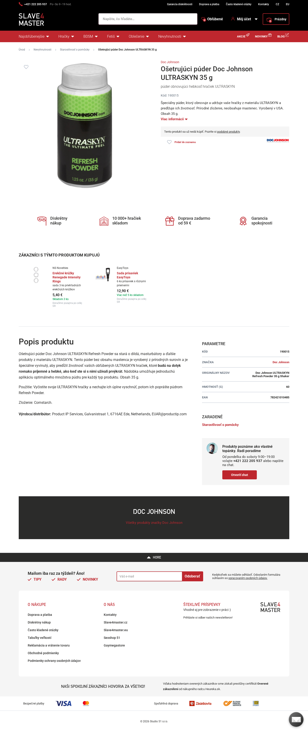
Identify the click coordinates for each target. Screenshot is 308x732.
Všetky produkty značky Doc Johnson (154, 523)
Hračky (63, 36)
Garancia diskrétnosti (179, 4)
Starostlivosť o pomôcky (75, 49)
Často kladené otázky (238, 4)
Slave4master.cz (115, 622)
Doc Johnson (170, 62)
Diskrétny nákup (39, 622)
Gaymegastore (114, 645)
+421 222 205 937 (35, 4)
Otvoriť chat (239, 475)
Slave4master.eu (116, 630)
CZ (277, 4)
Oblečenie (136, 36)
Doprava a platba (209, 4)
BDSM (88, 36)
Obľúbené (213, 19)
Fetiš (111, 36)
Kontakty (263, 4)
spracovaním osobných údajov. (247, 578)
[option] (57, 286)
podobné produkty (228, 131)
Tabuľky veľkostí (39, 638)
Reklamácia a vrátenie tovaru (49, 645)
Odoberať (192, 576)
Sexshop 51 (112, 638)
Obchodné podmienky (43, 653)
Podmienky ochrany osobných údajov (54, 661)
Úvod (22, 49)
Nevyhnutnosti (169, 36)
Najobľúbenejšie (31, 36)
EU (287, 4)
